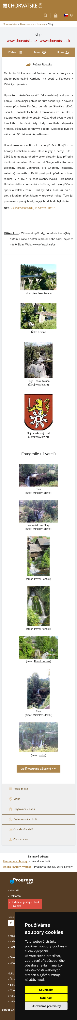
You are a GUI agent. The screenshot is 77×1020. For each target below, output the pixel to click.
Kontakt (14, 890)
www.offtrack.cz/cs (44, 244)
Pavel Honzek (42, 578)
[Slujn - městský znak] (38, 412)
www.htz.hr (42, 384)
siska (42, 755)
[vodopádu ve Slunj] (38, 512)
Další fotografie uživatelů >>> (38, 768)
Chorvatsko (10, 24)
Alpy (12, 995)
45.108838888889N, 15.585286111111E (33, 208)
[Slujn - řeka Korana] (38, 359)
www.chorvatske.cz (22, 41)
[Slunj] (38, 476)
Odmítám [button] (46, 998)
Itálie (13, 1001)
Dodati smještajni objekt (25, 903)
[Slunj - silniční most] (38, 277)
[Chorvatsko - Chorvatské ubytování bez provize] (22, 5)
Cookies (15, 963)
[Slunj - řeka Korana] (38, 315)
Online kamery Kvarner (17, 866)
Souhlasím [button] (46, 989)
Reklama (15, 895)
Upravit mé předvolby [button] (46, 1006)
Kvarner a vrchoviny (32, 24)
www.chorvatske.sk (55, 41)
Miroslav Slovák (42, 492)
